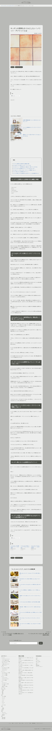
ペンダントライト (4, 713)
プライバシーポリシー (39, 666)
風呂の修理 (3, 717)
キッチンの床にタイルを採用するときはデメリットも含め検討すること (26, 173)
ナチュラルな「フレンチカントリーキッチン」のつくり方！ (30, 618)
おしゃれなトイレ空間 (5, 683)
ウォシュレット (4, 682)
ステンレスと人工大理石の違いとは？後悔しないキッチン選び (30, 613)
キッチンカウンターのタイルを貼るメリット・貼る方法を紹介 (35, 546)
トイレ (2, 681)
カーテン (2, 666)
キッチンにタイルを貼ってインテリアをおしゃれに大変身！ (25, 546)
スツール (3, 698)
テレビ (3, 707)
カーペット (3, 671)
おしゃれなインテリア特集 (6, 661)
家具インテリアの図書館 (41, 728)
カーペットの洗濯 (4, 675)
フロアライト (3, 687)
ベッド (3, 703)
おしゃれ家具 (4, 696)
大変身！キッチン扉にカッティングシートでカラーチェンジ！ (30, 596)
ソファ (3, 700)
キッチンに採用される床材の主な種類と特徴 (21, 163)
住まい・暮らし (3, 688)
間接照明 (3, 714)
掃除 (2, 692)
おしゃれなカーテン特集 (5, 667)
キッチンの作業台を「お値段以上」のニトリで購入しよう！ (30, 590)
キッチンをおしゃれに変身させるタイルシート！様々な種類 (15, 546)
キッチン (5, 5)
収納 (2, 691)
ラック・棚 (3, 704)
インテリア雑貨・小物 (5, 660)
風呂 (2, 716)
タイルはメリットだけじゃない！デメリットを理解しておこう (24, 170)
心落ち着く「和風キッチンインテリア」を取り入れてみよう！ (30, 607)
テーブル (3, 702)
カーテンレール (4, 670)
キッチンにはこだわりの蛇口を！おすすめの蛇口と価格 (30, 601)
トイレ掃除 (3, 685)
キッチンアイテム (4, 677)
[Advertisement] (26, 16)
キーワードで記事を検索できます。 (15, 640)
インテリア (3, 657)
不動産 (3, 690)
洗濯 (2, 693)
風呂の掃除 (3, 718)
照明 (2, 711)
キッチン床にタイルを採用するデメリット (20, 171)
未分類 (2, 709)
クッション (3, 697)
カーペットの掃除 (4, 673)
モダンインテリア (4, 662)
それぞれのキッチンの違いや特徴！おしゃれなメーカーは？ (30, 579)
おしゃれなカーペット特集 (6, 672)
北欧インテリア (4, 665)
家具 (2, 695)
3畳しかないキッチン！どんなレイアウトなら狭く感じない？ (30, 574)
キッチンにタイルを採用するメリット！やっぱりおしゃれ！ (24, 168)
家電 (2, 706)
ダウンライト (4, 712)
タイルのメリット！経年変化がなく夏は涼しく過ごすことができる (25, 167)
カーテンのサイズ (4, 668)
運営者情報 (37, 665)
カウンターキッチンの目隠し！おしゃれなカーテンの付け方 (30, 624)
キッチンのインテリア (10, 5)
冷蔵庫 (3, 708)
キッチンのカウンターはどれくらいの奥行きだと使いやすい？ (30, 585)
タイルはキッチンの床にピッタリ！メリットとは (22, 165)
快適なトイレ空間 (4, 686)
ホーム (2, 5)
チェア (3, 701)
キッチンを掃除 (4, 680)
